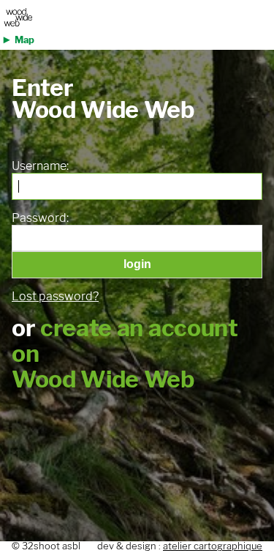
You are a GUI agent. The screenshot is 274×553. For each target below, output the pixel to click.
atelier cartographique (212, 546)
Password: (40, 218)
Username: (40, 166)
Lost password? (55, 296)
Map (24, 39)
